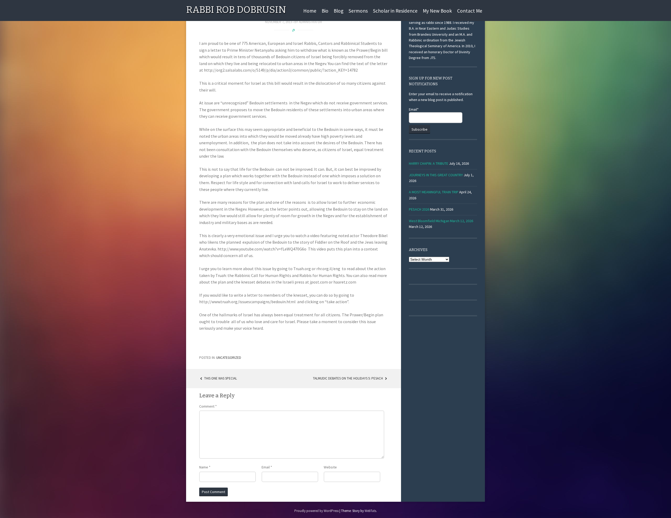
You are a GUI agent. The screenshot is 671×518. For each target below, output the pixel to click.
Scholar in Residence (395, 11)
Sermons (358, 11)
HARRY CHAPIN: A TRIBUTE (428, 163)
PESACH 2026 (419, 209)
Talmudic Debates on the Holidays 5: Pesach (348, 378)
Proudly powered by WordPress (316, 511)
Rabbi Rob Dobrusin (236, 9)
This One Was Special (220, 378)
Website (330, 467)
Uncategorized (228, 357)
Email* (414, 109)
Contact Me (469, 11)
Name (204, 467)
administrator (310, 22)
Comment (208, 406)
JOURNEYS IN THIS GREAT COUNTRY (436, 175)
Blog (338, 11)
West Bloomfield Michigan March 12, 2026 (441, 220)
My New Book (437, 11)
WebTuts (370, 511)
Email (267, 467)
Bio (325, 11)
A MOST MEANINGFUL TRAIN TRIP (433, 192)
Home (309, 11)
